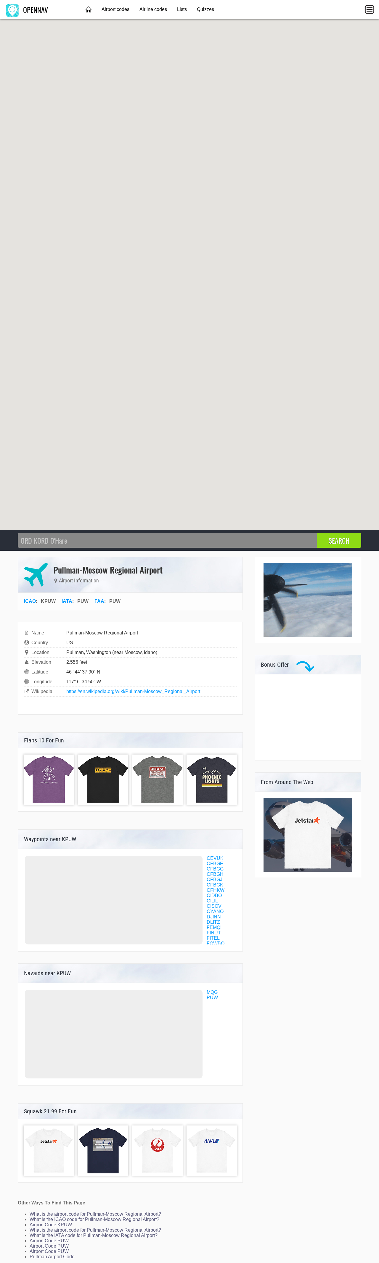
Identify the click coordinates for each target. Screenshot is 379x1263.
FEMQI (214, 927)
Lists (182, 9)
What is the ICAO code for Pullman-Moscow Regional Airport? (94, 1219)
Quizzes (205, 9)
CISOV (214, 906)
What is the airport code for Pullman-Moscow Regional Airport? (95, 1214)
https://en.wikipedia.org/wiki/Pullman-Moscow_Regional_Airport (133, 691)
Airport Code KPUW (51, 1224)
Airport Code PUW (49, 1240)
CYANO (215, 911)
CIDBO (214, 895)
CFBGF (215, 863)
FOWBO (215, 943)
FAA (99, 601)
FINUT (214, 932)
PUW (212, 997)
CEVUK (215, 858)
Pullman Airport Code (52, 1256)
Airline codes (153, 9)
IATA (67, 601)
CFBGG (215, 868)
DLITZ (213, 922)
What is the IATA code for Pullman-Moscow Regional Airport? (94, 1235)
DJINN (214, 916)
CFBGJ (214, 879)
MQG (212, 992)
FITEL (213, 938)
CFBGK (215, 884)
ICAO (30, 601)
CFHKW (215, 890)
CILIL (212, 900)
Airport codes (115, 9)
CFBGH (215, 874)
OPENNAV (34, 9)
